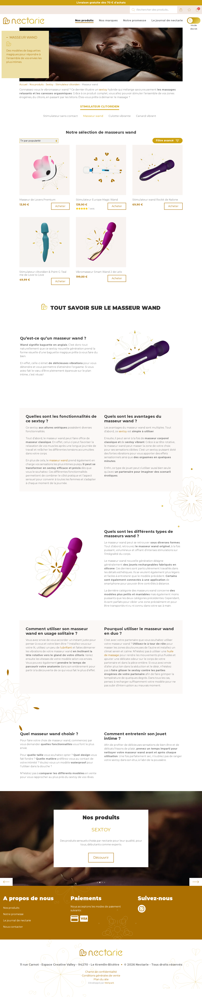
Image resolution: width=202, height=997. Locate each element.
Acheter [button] (60, 206)
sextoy (103, 89)
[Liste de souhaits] (189, 10)
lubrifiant (66, 647)
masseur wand (58, 460)
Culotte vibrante (120, 115)
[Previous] (6, 882)
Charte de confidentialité (101, 971)
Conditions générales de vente (101, 975)
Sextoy (49, 84)
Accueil (23, 84)
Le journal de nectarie (167, 20)
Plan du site (101, 979)
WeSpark (109, 983)
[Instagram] (142, 910)
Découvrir (101, 857)
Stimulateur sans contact (60, 115)
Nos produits (84, 20)
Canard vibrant (146, 115)
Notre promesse (134, 20)
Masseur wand (93, 115)
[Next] (195, 882)
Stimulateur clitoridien (68, 84)
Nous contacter (13, 926)
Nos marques (108, 20)
